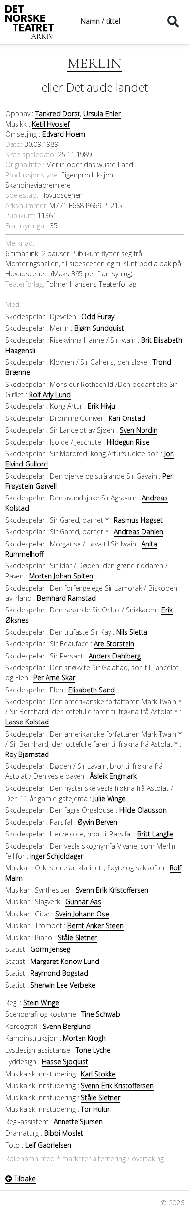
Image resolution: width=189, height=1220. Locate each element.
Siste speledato (29, 154)
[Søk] (173, 21)
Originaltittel (24, 164)
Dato (13, 144)
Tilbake (24, 1178)
